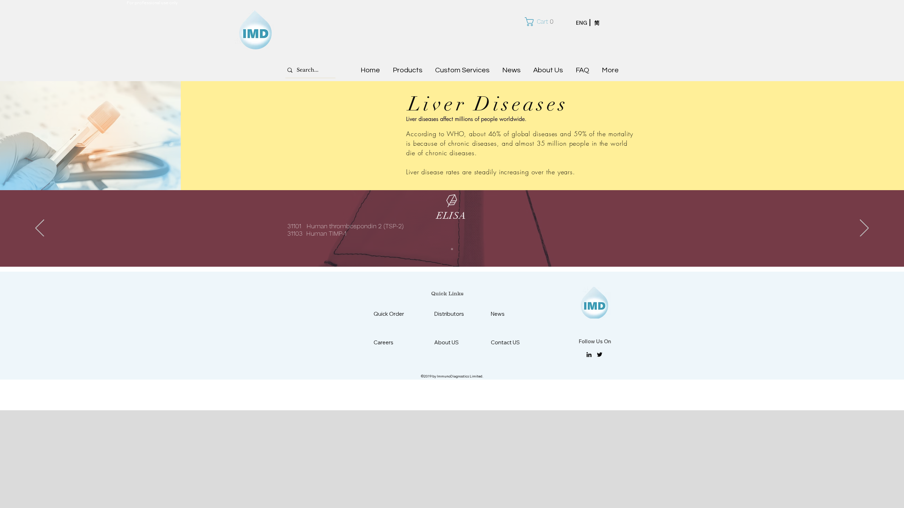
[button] (542, 21)
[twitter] (599, 354)
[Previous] (39, 228)
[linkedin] (589, 354)
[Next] (864, 228)
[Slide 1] (452, 249)
